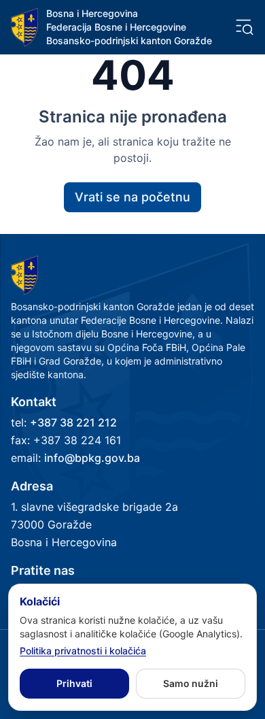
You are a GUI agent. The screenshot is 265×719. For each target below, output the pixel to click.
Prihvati (74, 683)
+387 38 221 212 (73, 422)
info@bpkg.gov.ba (92, 458)
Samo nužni (190, 683)
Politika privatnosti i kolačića (83, 650)
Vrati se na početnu (132, 197)
